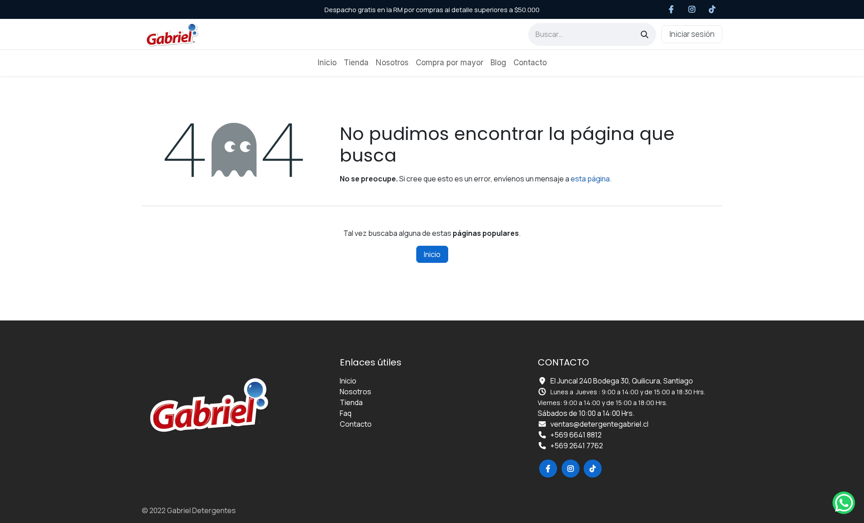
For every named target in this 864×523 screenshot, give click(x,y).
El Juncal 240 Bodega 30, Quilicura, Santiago (621, 381)
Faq (345, 413)
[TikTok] (712, 9)
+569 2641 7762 (576, 446)
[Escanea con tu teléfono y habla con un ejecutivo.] (843, 502)
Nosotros (355, 392)
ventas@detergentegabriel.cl (599, 424)
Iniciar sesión (692, 34)
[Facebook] (671, 9)
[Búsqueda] (644, 34)
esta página (590, 179)
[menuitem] (327, 63)
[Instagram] (692, 9)
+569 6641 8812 (576, 435)
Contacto (356, 424)
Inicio (432, 254)
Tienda (351, 402)
